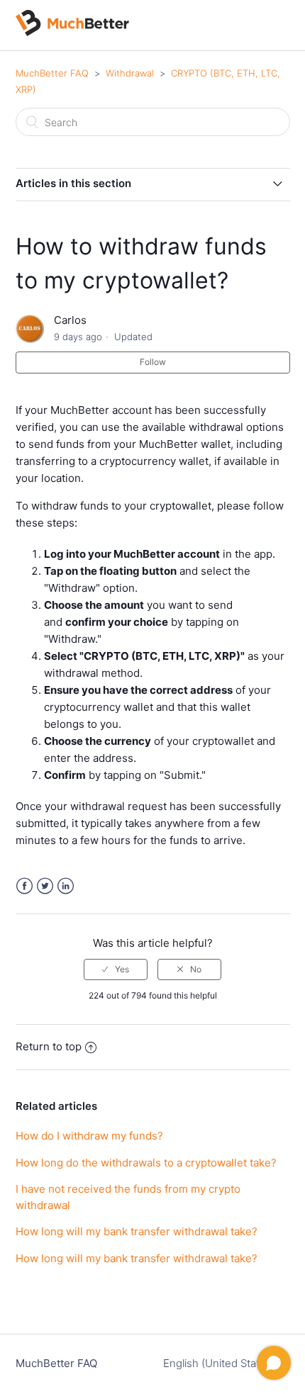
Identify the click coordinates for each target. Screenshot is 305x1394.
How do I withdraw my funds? (89, 1135)
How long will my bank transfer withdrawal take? (136, 1231)
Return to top (49, 1046)
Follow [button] (153, 361)
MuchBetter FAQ (52, 73)
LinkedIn (65, 886)
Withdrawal (130, 73)
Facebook (24, 886)
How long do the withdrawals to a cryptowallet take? (146, 1162)
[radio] (116, 969)
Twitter (45, 886)
